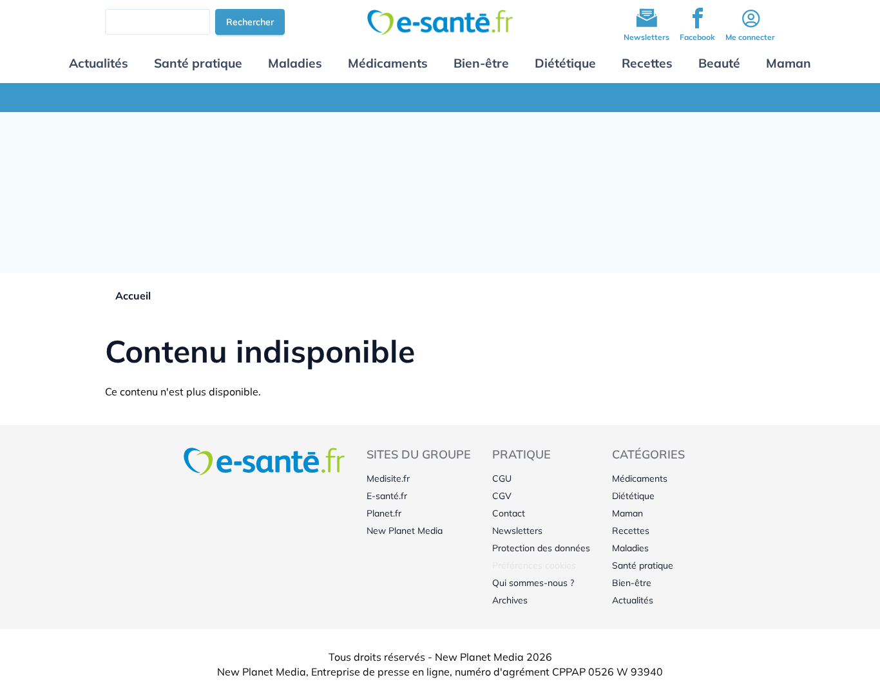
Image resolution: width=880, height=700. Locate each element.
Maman (788, 63)
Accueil (133, 295)
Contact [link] (508, 513)
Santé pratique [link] (642, 565)
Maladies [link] (630, 548)
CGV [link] (502, 496)
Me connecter (750, 37)
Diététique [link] (633, 496)
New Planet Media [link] (405, 530)
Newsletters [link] (517, 530)
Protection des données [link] (541, 548)
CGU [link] (502, 478)
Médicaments (388, 63)
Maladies (295, 63)
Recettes (647, 63)
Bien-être (481, 63)
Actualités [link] (632, 600)
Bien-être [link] (631, 583)
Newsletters (646, 37)
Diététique (565, 63)
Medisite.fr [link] (388, 478)
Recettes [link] (630, 530)
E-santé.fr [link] (387, 496)
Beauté (719, 63)
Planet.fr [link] (384, 513)
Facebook (697, 37)
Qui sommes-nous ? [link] (533, 583)
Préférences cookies (534, 565)
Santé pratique (198, 63)
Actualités (98, 63)
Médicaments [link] (639, 478)
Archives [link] (510, 600)
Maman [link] (627, 513)
